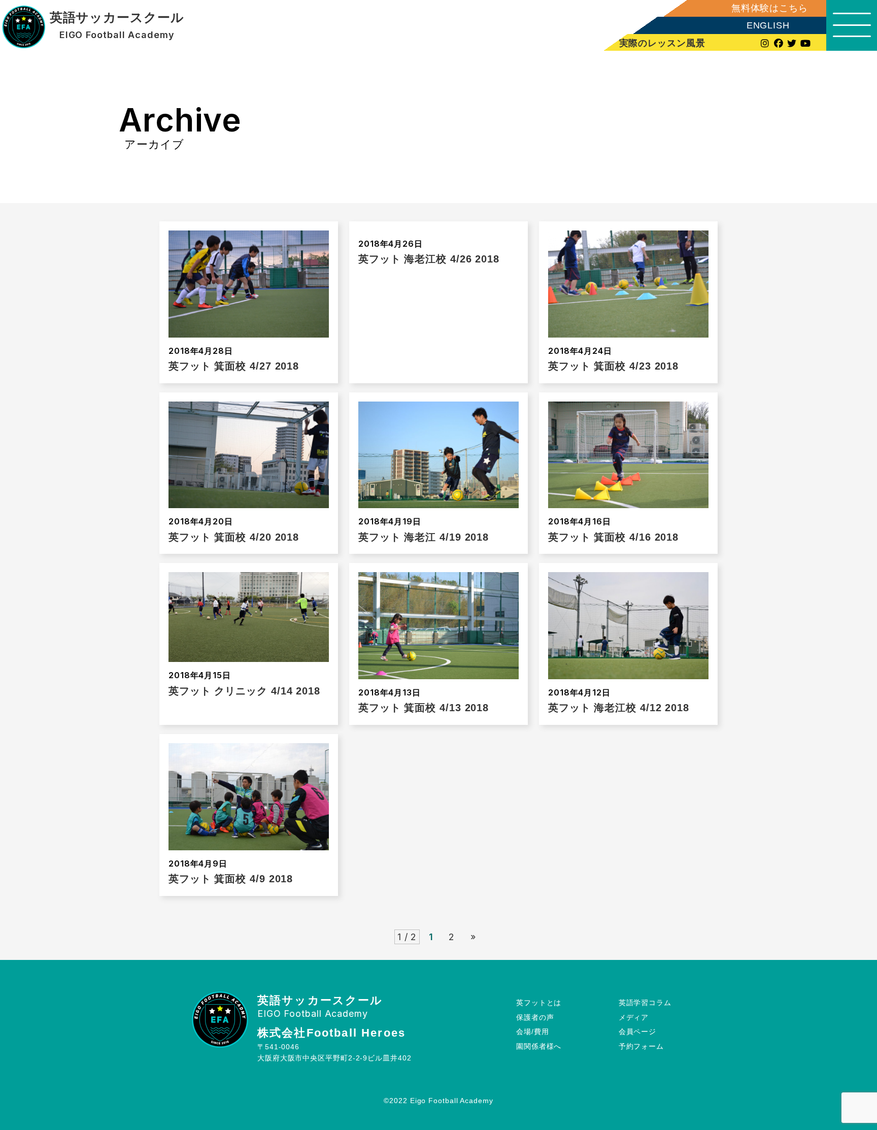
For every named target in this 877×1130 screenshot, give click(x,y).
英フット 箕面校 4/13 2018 (423, 707)
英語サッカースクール (117, 17)
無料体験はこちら (769, 8)
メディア (634, 1017)
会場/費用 (532, 1031)
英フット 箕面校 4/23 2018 (613, 366)
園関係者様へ (538, 1046)
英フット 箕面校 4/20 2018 (233, 537)
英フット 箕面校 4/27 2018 (233, 366)
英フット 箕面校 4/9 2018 (230, 878)
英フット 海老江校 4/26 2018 (428, 258)
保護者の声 (535, 1017)
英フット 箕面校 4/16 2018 (613, 537)
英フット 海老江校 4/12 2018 (618, 707)
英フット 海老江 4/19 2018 (423, 537)
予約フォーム (641, 1046)
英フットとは (538, 1003)
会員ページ (638, 1031)
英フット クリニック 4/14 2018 (244, 690)
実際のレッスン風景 (662, 43)
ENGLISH (768, 25)
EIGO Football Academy (117, 35)
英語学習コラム (645, 1003)
